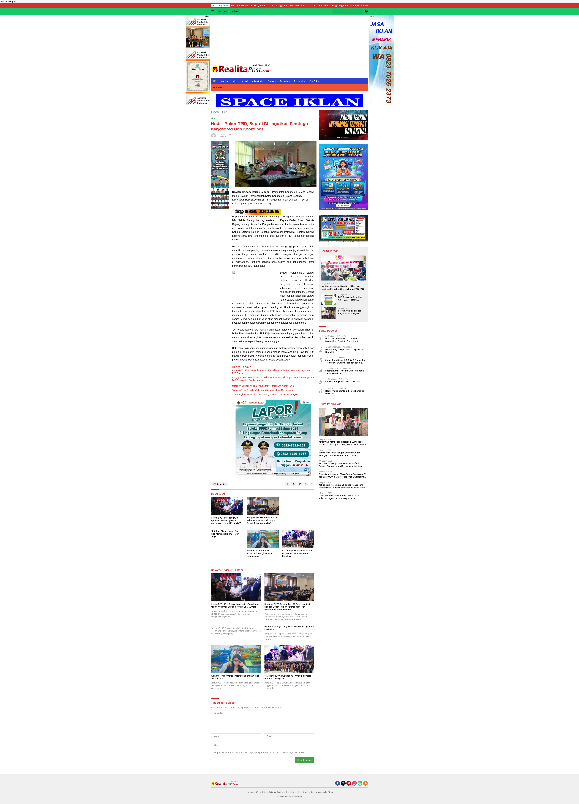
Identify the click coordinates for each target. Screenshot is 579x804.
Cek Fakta (314, 81)
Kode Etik (261, 792)
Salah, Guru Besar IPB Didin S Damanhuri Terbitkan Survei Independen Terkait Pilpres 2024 (345, 361)
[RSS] (365, 783)
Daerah (284, 81)
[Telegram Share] (306, 484)
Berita (271, 81)
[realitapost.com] (241, 68)
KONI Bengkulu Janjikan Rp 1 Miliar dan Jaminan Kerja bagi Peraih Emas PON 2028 (342, 287)
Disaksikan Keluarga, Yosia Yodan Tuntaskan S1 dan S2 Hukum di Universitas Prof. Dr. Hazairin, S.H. (342, 475)
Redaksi (290, 792)
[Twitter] (343, 783)
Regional (298, 81)
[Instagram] (354, 783)
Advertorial (257, 81)
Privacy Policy (276, 792)
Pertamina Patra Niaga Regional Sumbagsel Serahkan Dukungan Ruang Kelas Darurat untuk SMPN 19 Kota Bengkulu (292, 5)
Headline (224, 81)
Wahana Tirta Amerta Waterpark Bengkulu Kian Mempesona (263, 390)
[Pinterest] (348, 783)
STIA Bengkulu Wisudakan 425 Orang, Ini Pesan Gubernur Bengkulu (265, 394)
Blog (213, 118)
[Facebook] (337, 783)
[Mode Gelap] (366, 11)
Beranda (222, 11)
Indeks (235, 11)
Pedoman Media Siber (322, 792)
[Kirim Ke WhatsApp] (312, 484)
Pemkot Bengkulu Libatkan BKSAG (342, 381)
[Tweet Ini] (293, 484)
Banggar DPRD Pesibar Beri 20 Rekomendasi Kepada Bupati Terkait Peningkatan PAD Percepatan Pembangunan (273, 378)
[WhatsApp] (360, 783)
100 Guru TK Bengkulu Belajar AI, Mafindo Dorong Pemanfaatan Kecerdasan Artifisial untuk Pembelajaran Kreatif (340, 464)
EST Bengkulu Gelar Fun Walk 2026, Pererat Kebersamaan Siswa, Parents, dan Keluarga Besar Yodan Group (350, 298)
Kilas (235, 81)
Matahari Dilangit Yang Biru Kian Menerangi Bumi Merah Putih (263, 385)
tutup (207, 16)
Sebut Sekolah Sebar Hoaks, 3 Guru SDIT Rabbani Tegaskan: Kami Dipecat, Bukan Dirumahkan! (339, 497)
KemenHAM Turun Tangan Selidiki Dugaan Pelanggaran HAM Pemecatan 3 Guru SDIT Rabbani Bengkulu (340, 454)
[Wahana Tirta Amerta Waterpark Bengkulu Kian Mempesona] (263, 539)
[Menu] (213, 11)
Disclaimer (302, 792)
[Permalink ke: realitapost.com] (213, 135)
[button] (360, 11)
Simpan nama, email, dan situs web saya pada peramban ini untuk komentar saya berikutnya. (259, 752)
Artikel (245, 81)
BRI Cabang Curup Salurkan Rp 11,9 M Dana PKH (344, 350)
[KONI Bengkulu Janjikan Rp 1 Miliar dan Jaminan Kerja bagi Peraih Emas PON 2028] (343, 268)
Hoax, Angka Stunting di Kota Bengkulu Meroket (345, 392)
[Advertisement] (289, 39)
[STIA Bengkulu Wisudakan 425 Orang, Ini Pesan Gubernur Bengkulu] (298, 539)
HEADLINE (218, 87)
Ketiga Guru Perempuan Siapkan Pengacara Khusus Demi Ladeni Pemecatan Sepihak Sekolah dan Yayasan (343, 486)
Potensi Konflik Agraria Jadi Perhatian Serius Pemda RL (344, 372)
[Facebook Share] (287, 484)
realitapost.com (224, 134)
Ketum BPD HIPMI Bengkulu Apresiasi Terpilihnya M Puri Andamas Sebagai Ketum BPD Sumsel (272, 371)
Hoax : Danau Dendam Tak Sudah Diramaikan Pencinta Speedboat (342, 340)
